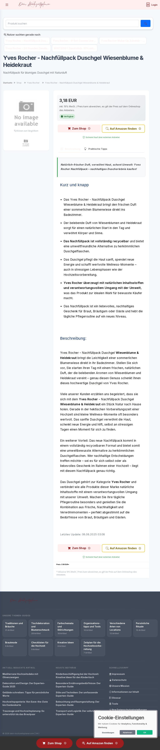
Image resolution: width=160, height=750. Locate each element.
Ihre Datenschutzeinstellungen (129, 709)
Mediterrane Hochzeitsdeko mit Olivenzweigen (20, 676)
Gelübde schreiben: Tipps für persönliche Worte (25, 694)
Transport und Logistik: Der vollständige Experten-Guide (78, 713)
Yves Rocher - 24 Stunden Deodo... (27, 48)
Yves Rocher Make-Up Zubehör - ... (123, 40)
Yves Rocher (69, 353)
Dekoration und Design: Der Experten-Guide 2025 (23, 685)
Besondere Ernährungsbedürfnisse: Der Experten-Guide (78, 685)
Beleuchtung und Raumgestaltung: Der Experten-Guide (77, 703)
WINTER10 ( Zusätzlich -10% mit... (75, 48)
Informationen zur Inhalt (125, 691)
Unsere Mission (120, 686)
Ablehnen (127, 732)
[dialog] (125, 724)
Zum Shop (79, 128)
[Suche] (145, 23)
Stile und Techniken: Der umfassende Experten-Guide (77, 694)
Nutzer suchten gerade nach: (23, 34)
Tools (114, 703)
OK (144, 732)
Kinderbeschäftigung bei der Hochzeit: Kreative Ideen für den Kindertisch (77, 676)
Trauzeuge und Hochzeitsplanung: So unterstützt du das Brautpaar (23, 713)
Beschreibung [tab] (72, 149)
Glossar (116, 697)
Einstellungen (108, 733)
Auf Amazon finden (123, 128)
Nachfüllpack (91, 353)
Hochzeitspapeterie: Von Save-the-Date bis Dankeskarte (25, 703)
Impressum (118, 674)
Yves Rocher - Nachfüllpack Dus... (26, 40)
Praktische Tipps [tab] (97, 149)
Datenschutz (119, 680)
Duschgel (108, 353)
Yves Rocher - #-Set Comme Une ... (74, 40)
